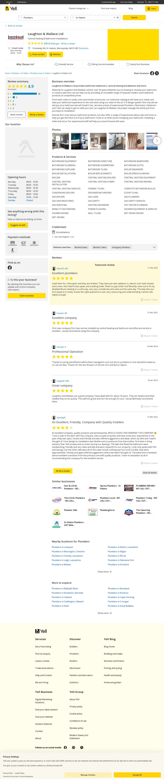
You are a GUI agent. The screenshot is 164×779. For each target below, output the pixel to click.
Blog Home (109, 646)
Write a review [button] (37, 114)
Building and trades (113, 653)
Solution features (43, 724)
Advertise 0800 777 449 (147, 2)
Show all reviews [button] (150, 472)
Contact (39, 731)
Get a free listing (126, 2)
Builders (74, 646)
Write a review (68, 43)
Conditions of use (78, 720)
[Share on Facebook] (152, 73)
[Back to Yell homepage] (11, 8)
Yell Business (21, 2)
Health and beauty (113, 675)
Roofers (73, 661)
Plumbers (74, 653)
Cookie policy (76, 713)
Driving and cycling (113, 668)
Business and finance (114, 661)
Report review (151, 299)
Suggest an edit (17, 225)
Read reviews (16, 114)
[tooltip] (118, 18)
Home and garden (112, 682)
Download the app (109, 2)
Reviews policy (76, 728)
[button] (65, 17)
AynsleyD (61, 417)
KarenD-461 (62, 268)
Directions (83, 48)
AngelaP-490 (63, 381)
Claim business (26, 295)
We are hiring (41, 682)
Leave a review (42, 661)
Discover (75, 639)
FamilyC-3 (61, 347)
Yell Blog (110, 639)
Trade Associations (44, 668)
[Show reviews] (18, 86)
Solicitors (74, 682)
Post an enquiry (42, 653)
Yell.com (9, 2)
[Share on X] (157, 73)
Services (40, 639)
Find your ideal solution (46, 709)
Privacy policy (76, 706)
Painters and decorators (81, 675)
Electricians (75, 668)
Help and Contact (43, 675)
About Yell (74, 699)
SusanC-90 (62, 313)
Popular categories (77, 8)
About (38, 738)
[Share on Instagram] (73, 747)
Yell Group (76, 692)
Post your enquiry (108, 8)
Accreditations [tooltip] (63, 232)
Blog (131, 8)
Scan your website (44, 716)
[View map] (26, 148)
